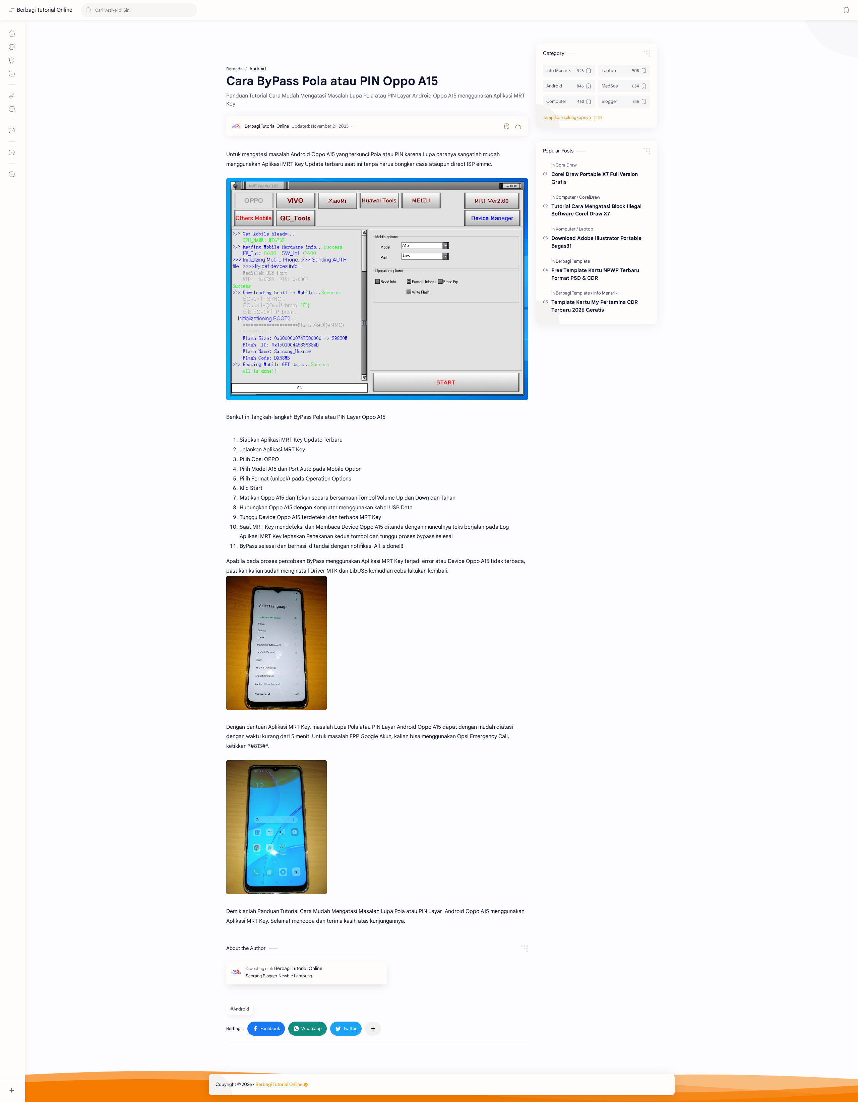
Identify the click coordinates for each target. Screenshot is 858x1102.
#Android (239, 1009)
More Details (122, 1077)
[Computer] (567, 197)
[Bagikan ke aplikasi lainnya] (373, 1029)
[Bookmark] (846, 10)
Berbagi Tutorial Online (44, 10)
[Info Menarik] (605, 293)
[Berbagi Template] (573, 261)
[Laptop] (586, 229)
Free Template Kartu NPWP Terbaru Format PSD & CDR (595, 274)
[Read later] (507, 126)
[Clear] (191, 10)
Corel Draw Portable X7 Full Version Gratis (594, 178)
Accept (60, 1077)
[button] (266, 1029)
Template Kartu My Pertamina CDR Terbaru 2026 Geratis (594, 306)
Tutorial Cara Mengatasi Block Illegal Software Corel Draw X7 (596, 210)
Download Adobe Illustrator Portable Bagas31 (596, 242)
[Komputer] (567, 229)
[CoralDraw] (566, 165)
